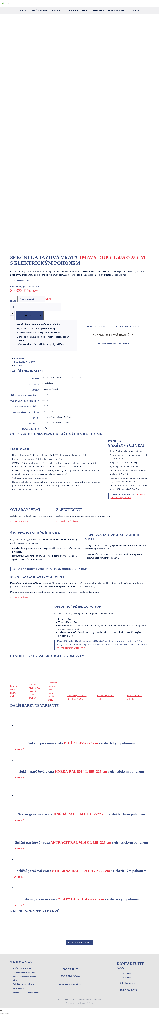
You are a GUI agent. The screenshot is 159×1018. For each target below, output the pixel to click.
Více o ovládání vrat (19, 521)
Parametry (19, 358)
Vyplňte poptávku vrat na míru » (72, 647)
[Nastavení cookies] (1, 1010)
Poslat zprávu (128, 990)
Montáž (13, 301)
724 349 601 (126, 973)
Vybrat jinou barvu (96, 326)
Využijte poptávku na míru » (112, 343)
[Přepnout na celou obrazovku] (6, 1013)
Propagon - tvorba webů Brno (79, 1003)
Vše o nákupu (18, 988)
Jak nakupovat (70, 976)
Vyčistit (48, 299)
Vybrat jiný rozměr (127, 326)
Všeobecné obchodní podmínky (26, 992)
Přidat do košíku (34, 315)
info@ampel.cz (127, 983)
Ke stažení (19, 365)
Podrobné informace (25, 361)
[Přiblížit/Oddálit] (8, 1013)
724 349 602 (126, 977)
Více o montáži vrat (19, 597)
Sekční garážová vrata (22, 968)
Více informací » (19, 280)
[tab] (81, 358)
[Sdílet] (3, 1013)
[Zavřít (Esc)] (1, 1013)
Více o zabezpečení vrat (67, 521)
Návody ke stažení (70, 984)
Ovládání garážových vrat (23, 984)
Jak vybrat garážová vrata (24, 972)
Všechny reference (79, 943)
